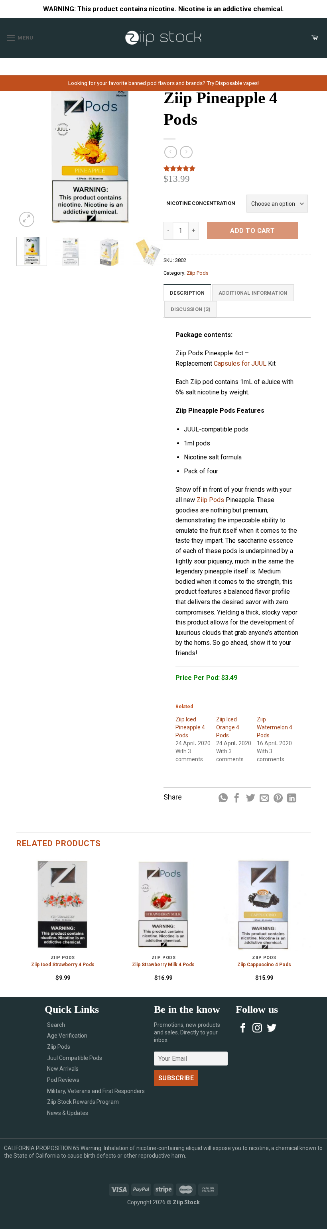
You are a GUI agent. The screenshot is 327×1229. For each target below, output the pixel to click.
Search (56, 1025)
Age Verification (67, 1035)
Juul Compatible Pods (74, 1058)
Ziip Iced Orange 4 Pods (227, 727)
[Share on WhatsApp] (223, 799)
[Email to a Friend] (264, 799)
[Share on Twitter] (250, 799)
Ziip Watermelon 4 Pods (274, 727)
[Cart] (314, 38)
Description (187, 293)
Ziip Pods (198, 273)
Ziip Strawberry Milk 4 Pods (163, 964)
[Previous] (29, 155)
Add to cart (252, 230)
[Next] (151, 155)
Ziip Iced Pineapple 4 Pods (190, 727)
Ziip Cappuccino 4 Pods (264, 964)
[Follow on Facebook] (243, 1028)
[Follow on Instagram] (257, 1028)
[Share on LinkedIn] (291, 799)
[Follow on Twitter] (271, 1028)
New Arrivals (63, 1069)
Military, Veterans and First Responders (96, 1091)
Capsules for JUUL (240, 363)
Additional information (253, 293)
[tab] (187, 292)
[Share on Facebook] (236, 799)
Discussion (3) (191, 309)
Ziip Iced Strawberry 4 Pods (63, 964)
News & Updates (67, 1113)
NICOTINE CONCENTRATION (200, 203)
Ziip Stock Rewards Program (83, 1102)
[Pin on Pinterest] (278, 799)
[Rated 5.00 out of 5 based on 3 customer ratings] (237, 168)
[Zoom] (27, 219)
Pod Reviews (63, 1080)
